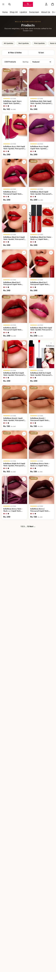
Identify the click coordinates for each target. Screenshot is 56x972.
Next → (32, 526)
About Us (45, 12)
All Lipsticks (8, 43)
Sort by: (26, 62)
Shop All (14, 12)
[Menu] (3, 4)
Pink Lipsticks (39, 43)
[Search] (9, 4)
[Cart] (52, 4)
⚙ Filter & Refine (15, 53)
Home (5, 12)
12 (28, 526)
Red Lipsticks (24, 43)
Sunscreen (34, 12)
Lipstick (23, 12)
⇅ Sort (41, 53)
